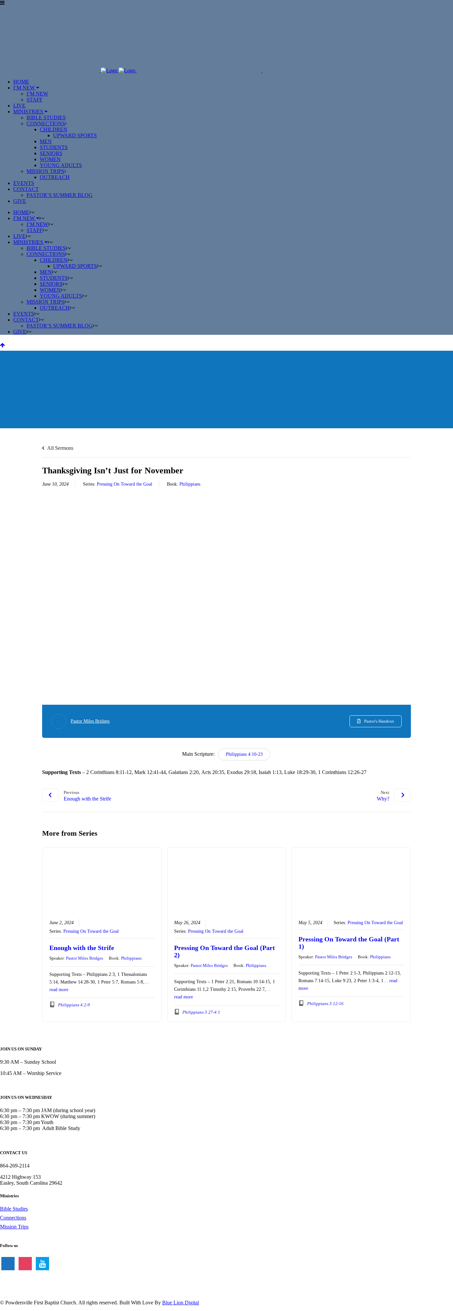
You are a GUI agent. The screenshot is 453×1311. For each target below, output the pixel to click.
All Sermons (59, 448)
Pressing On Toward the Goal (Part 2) (224, 951)
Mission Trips (14, 1226)
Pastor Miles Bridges (90, 721)
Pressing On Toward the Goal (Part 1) (348, 942)
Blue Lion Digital (180, 1302)
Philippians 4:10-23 (244, 754)
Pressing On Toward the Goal (124, 484)
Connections (13, 1218)
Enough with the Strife (81, 947)
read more (58, 989)
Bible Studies (14, 1209)
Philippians (189, 484)
